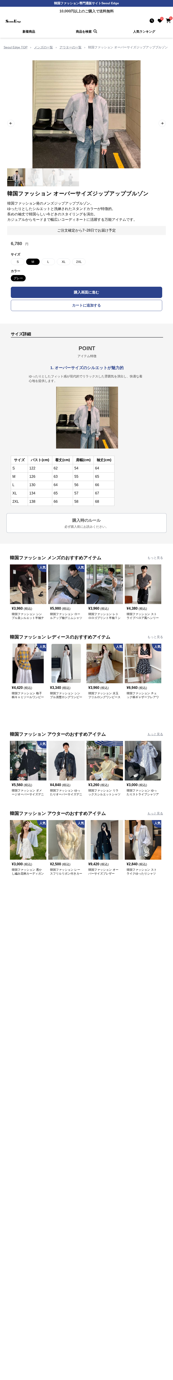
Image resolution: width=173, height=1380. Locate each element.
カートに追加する (86, 305)
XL (64, 262)
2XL (79, 262)
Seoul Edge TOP (15, 47)
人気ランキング (144, 31)
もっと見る (155, 557)
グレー (18, 278)
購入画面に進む (86, 292)
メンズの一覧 (43, 47)
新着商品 (29, 31)
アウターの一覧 (70, 47)
